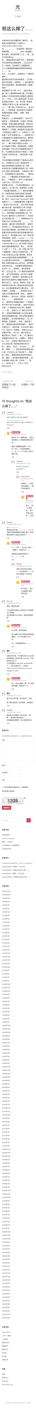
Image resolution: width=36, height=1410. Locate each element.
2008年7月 (6, 1084)
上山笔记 (5, 1339)
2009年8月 (6, 1039)
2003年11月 (6, 1277)
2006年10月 (6, 1156)
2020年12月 (6, 891)
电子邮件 (5, 772)
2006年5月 (6, 1173)
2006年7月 (6, 1166)
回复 (8, 428)
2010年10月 (6, 991)
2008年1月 (6, 1105)
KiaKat (4, 873)
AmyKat (5, 867)
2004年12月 (6, 1232)
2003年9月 (6, 1283)
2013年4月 (6, 939)
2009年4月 (6, 1053)
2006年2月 (6, 1184)
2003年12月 (6, 1273)
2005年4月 (6, 1218)
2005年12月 (6, 1191)
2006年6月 (6, 1170)
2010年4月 (6, 1012)
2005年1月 (6, 1228)
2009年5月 (6, 1050)
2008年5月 (6, 1091)
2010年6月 (6, 1005)
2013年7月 (5, 929)
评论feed (5, 1381)
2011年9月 (5, 970)
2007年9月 (6, 1118)
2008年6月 (6, 1087)
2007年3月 (6, 1139)
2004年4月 (6, 1259)
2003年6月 (6, 1294)
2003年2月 (6, 1307)
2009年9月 (6, 1036)
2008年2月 (6, 1101)
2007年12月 (6, 1108)
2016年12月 (6, 898)
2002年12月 (6, 1314)
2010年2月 (6, 1019)
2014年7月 (5, 919)
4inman (9, 522)
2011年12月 (6, 964)
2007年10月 (6, 1115)
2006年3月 (6, 1180)
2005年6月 (6, 1211)
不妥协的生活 (6, 849)
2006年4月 (6, 1177)
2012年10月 (6, 957)
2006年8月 (6, 1163)
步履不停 (5, 1360)
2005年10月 (6, 1197)
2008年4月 (6, 1094)
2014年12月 (6, 912)
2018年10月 (6, 895)
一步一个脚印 (6, 1336)
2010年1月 (5, 1022)
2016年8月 (6, 902)
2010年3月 (6, 1015)
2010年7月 (5, 1001)
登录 (3, 1374)
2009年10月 (6, 1032)
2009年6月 (6, 1046)
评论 (3, 740)
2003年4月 (6, 1301)
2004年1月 (6, 1270)
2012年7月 (5, 960)
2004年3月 (6, 1263)
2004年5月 (6, 1256)
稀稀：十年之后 (7, 842)
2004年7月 (6, 1249)
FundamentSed (7, 863)
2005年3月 (6, 1222)
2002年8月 (6, 1318)
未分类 (10, 372)
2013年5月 (6, 936)
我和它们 (5, 1349)
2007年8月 (6, 1122)
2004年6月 (6, 1252)
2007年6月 (6, 1129)
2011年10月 (6, 967)
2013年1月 (5, 950)
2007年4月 (6, 1136)
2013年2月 (6, 946)
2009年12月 (6, 1025)
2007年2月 (6, 1142)
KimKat (4, 870)
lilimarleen (25, 33)
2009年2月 (6, 1060)
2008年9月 (6, 1077)
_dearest (10, 412)
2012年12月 (6, 953)
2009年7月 (6, 1043)
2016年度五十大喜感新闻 (10, 845)
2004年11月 (6, 1235)
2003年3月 (6, 1304)
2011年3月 (5, 977)
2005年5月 (6, 1215)
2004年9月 (6, 1242)
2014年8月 (6, 915)
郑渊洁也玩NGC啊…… (20, 870)
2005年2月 (6, 1225)
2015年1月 (5, 909)
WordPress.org (7, 1384)
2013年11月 (6, 922)
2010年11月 (6, 988)
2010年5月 (6, 1008)
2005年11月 (6, 1194)
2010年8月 (6, 998)
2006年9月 (6, 1160)
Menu (19, 16)
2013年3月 (6, 943)
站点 (3, 780)
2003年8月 (6, 1287)
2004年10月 (6, 1239)
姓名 (4, 765)
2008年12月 (6, 1067)
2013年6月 (6, 933)
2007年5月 (6, 1132)
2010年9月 (6, 994)
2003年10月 (6, 1280)
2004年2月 (6, 1266)
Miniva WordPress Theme (22, 1403)
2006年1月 (6, 1187)
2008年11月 (6, 1070)
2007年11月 (6, 1111)
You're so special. (8, 838)
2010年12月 (6, 984)
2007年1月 (5, 1146)
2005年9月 (6, 1201)
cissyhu (9, 710)
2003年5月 (6, 1297)
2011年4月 (5, 974)
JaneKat (5, 877)
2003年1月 (6, 1311)
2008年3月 (6, 1098)
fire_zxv (10, 601)
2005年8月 (6, 1204)
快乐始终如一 (6, 835)
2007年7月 (6, 1125)
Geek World (6, 1332)
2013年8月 (6, 926)
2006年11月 (6, 1153)
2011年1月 (5, 981)
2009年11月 (6, 1029)
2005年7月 (6, 1208)
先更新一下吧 (27, 383)
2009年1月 (6, 1063)
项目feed (5, 1378)
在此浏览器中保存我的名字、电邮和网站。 (16, 787)
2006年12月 (6, 1149)
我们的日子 (6, 1343)
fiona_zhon (25, 476)
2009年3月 (6, 1056)
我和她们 (5, 1346)
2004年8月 (6, 1246)
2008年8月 (6, 1080)
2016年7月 (5, 905)
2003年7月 (6, 1290)
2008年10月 (6, 1074)
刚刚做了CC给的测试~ (9, 384)
